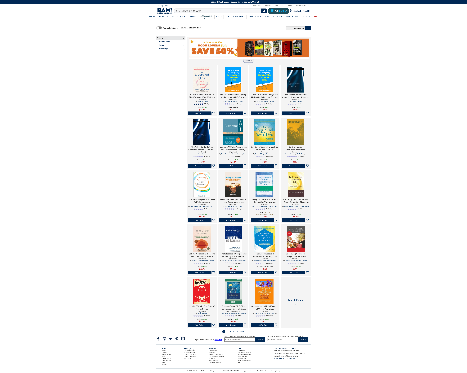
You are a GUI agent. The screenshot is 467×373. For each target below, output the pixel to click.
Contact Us (212, 358)
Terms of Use (255, 371)
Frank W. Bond (270, 313)
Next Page (295, 302)
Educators (257, 5)
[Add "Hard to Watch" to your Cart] (202, 325)
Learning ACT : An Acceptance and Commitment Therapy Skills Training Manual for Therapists (233, 148)
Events (268, 5)
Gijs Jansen (228, 101)
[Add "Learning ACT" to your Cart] (233, 166)
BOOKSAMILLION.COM (231, 371)
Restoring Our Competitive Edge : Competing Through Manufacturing (295, 201)
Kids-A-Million (166, 354)
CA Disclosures (265, 371)
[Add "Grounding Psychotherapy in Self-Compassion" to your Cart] (202, 220)
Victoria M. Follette (239, 261)
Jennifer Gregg (271, 261)
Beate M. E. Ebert (197, 261)
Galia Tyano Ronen (196, 206)
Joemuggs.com (245, 371)
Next (242, 331)
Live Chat (218, 340)
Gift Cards (279, 5)
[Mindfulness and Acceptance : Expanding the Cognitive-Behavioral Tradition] (233, 239)
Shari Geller (206, 206)
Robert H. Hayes (289, 206)
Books (164, 350)
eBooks (164, 352)
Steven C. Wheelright (302, 206)
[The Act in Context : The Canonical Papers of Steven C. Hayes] (296, 79)
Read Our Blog (213, 360)
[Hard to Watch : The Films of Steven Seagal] (202, 291)
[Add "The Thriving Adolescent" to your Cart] (296, 272)
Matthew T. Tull (266, 206)
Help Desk (241, 350)
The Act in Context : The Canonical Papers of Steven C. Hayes (295, 96)
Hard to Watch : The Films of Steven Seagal (202, 307)
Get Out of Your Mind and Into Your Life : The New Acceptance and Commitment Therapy (264, 148)
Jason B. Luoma (226, 154)
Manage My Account (244, 352)
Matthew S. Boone (260, 261)
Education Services (190, 356)
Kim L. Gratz (257, 206)
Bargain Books (166, 358)
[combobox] (222, 11)
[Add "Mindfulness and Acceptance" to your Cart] (233, 272)
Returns (240, 362)
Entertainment (167, 360)
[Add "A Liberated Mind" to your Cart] (202, 113)
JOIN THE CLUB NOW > (284, 358)
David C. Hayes (202, 313)
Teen (163, 356)
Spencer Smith (270, 154)
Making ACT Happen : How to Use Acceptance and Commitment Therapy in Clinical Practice (233, 201)
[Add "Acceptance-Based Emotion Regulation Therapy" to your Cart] (264, 220)
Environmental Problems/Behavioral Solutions (295, 148)
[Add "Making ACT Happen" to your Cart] (233, 220)
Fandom (164, 364)
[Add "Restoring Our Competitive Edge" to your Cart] (296, 220)
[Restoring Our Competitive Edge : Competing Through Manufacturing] (295, 184)
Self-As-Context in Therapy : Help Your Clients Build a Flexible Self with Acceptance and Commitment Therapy (202, 255)
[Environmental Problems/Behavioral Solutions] (296, 132)
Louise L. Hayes (290, 261)
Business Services (190, 354)
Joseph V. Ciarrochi (302, 261)
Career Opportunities (216, 354)
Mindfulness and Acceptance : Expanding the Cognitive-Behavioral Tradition (233, 255)
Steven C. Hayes (203, 101)
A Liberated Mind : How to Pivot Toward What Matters (202, 95)
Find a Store (213, 350)
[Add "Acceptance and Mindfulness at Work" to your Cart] (264, 325)
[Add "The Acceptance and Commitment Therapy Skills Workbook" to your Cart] (264, 272)
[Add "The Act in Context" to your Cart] (296, 113)
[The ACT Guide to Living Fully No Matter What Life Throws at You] (233, 79)
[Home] (164, 11)
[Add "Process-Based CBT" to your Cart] (233, 325)
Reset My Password (244, 354)
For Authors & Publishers (217, 356)
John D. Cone (300, 154)
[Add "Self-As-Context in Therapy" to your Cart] (202, 272)
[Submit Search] (264, 11)
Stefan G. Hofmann (239, 313)
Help (290, 5)
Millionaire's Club (302, 5)
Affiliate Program (189, 352)
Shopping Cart (242, 356)
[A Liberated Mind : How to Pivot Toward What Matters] (202, 79)
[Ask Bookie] (278, 11)
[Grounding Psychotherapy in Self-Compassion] (202, 184)
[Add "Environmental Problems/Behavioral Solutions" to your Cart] (296, 166)
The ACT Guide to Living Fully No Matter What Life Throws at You (233, 96)
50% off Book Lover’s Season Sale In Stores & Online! (235, 2)
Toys (163, 362)
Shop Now (249, 61)
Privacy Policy (275, 371)
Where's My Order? (244, 360)
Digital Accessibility (215, 362)
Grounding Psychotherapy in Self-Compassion (202, 200)
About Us (212, 352)
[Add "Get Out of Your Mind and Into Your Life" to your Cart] (264, 166)
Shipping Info (242, 358)
